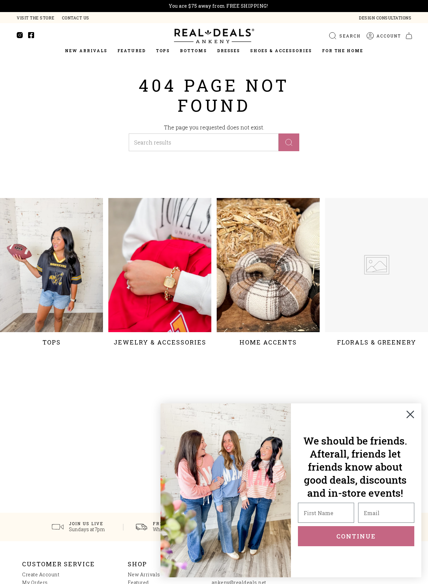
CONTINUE (356, 536)
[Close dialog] (410, 414)
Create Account (40, 574)
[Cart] (409, 35)
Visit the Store (36, 17)
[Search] (289, 142)
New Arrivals (144, 574)
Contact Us (75, 17)
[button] (131, 51)
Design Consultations (385, 17)
